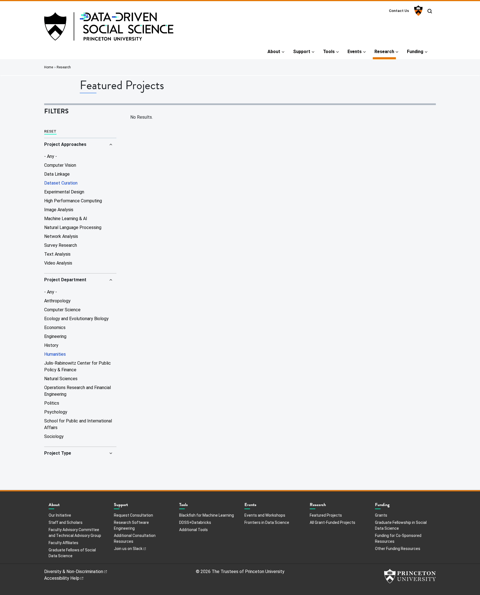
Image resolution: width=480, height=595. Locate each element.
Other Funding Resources (397, 548)
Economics (55, 327)
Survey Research (60, 245)
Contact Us (399, 10)
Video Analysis (58, 263)
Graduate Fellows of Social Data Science (72, 553)
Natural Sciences (61, 378)
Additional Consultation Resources (135, 538)
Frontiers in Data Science (266, 522)
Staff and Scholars (65, 522)
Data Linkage (57, 174)
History (51, 345)
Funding (415, 51)
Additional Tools (193, 529)
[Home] (108, 28)
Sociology (54, 436)
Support (301, 51)
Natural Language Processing (72, 227)
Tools (329, 51)
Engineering (55, 336)
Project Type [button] (57, 453)
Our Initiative (60, 515)
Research (385, 51)
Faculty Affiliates (63, 543)
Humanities (55, 354)
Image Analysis (58, 209)
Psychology (55, 412)
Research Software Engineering (131, 525)
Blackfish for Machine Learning (206, 515)
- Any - (50, 156)
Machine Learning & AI (65, 218)
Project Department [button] (65, 279)
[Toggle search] (430, 11)
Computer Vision (60, 165)
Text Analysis (57, 254)
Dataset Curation (61, 183)
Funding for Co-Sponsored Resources (398, 538)
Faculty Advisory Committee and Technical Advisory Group (75, 532)
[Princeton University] (417, 10)
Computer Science (62, 309)
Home (48, 67)
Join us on (128, 548)
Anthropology (57, 300)
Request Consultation (133, 515)
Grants (381, 515)
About (274, 51)
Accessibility (61, 578)
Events (355, 51)
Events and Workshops (264, 515)
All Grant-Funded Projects (332, 522)
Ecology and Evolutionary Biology (76, 318)
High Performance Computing (73, 200)
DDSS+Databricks (195, 522)
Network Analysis (61, 236)
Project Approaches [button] (65, 144)
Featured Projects (326, 515)
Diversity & (73, 571)
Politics (51, 403)
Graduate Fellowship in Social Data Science (401, 525)
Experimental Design (64, 192)
